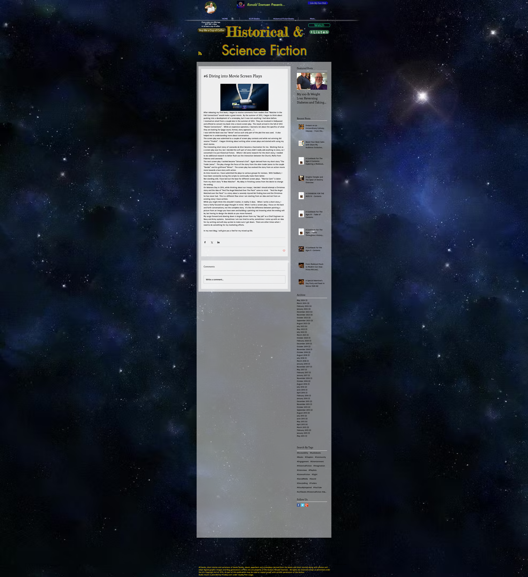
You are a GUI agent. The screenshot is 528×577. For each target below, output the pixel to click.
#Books (300, 457)
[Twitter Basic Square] (302, 505)
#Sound (313, 479)
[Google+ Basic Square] (306, 505)
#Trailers (313, 483)
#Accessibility (302, 453)
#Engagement (303, 461)
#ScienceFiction (303, 474)
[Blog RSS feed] (200, 53)
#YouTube (317, 487)
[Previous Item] (301, 81)
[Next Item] (322, 81)
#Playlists (313, 470)
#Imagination (319, 465)
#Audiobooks (315, 453)
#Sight (314, 474)
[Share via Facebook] (205, 242)
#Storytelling (302, 483)
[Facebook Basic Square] (298, 505)
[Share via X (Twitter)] (211, 242)
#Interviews (302, 470)
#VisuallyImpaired (304, 487)
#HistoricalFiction (304, 465)
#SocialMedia (302, 479)
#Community (320, 457)
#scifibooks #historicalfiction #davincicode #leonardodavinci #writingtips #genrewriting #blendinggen (312, 492)
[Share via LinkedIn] (218, 242)
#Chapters (309, 457)
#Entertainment (317, 461)
